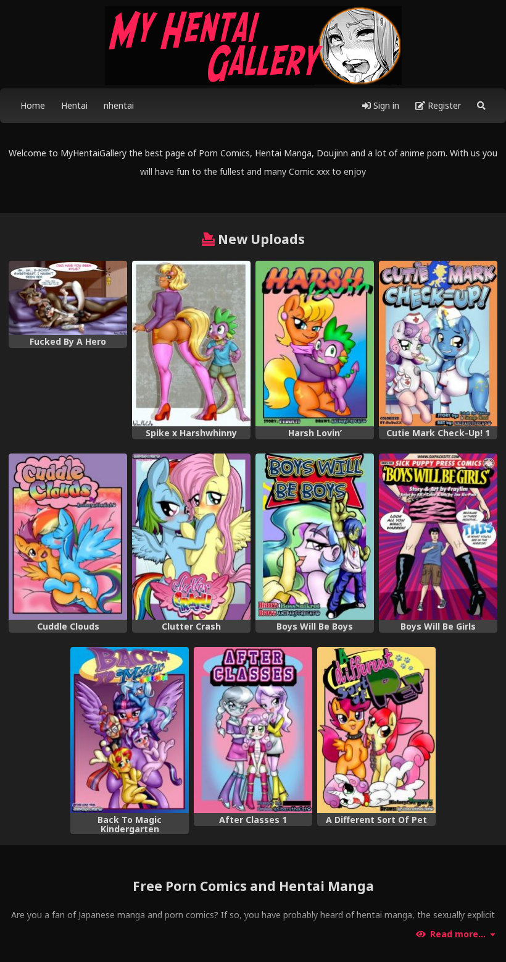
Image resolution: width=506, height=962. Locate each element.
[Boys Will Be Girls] (438, 537)
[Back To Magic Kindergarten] (129, 730)
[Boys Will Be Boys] (314, 537)
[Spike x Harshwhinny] (191, 344)
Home (32, 105)
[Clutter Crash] (191, 537)
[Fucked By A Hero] (68, 298)
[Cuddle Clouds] (68, 537)
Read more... (458, 934)
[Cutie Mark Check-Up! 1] (438, 344)
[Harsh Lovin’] (314, 344)
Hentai (74, 105)
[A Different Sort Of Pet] (376, 730)
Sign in (385, 105)
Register (443, 105)
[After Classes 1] (253, 730)
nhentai (119, 105)
